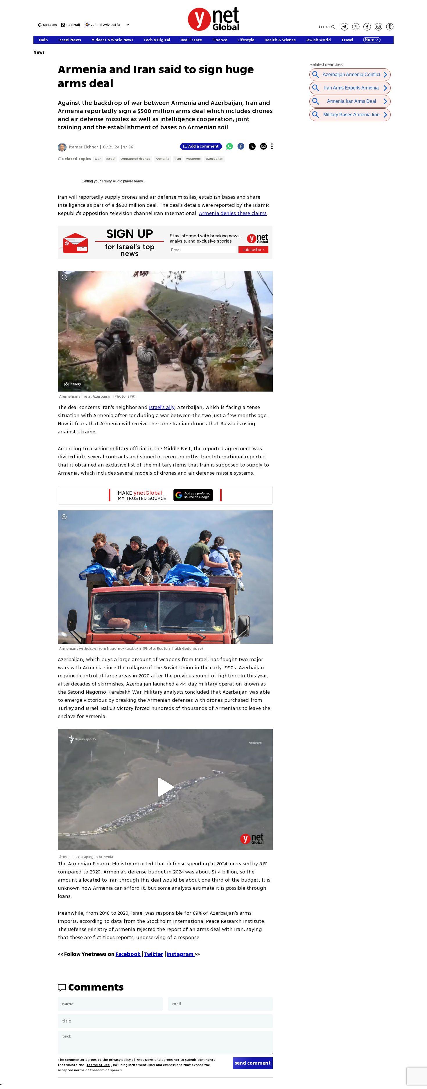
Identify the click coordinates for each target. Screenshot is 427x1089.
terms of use (98, 1065)
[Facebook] (240, 146)
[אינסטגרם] (378, 27)
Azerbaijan (214, 158)
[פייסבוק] (367, 27)
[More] (272, 146)
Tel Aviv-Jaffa (108, 25)
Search (324, 26)
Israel (110, 158)
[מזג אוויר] (87, 26)
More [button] (369, 39)
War (97, 158)
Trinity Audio (112, 181)
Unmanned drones (135, 158)
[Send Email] (263, 146)
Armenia (162, 158)
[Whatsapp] (229, 146)
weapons (193, 158)
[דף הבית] (213, 30)
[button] (127, 25)
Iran (178, 158)
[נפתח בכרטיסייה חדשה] (344, 27)
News (38, 52)
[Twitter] (252, 146)
